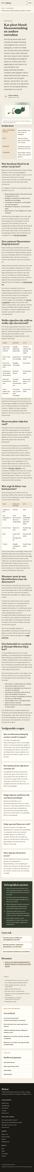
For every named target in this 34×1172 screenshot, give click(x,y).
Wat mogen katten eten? (11, 1066)
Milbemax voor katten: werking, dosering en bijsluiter (16, 1037)
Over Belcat (5, 1164)
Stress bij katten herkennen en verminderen (16, 951)
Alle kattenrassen (9, 1062)
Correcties (15, 1166)
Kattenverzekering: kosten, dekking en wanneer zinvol (15, 1031)
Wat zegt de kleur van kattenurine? (15, 991)
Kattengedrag (5, 1105)
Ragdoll (4, 1139)
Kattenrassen (5, 1103)
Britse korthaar (6, 1137)
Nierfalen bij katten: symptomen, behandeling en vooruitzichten (13, 945)
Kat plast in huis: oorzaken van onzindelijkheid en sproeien (12, 939)
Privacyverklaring (27, 1166)
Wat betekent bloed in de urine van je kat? (17, 980)
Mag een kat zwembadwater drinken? (12, 1122)
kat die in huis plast (20, 235)
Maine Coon (5, 1134)
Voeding (4, 1110)
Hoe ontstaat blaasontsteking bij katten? (16, 983)
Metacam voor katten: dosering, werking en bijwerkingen (16, 1043)
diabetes (18, 468)
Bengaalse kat (5, 1142)
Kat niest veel (5, 1127)
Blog (3, 1148)
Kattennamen (8, 1074)
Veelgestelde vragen (11, 1001)
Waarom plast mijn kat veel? (13, 989)
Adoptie (4, 1156)
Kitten (3, 1151)
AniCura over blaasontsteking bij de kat (17, 962)
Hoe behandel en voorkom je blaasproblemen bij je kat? (13, 998)
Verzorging (5, 1153)
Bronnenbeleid (9, 1166)
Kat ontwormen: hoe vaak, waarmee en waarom (16, 1025)
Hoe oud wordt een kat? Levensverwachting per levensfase (14, 1019)
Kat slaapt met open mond (9, 1125)
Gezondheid (10, 8)
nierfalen (11, 468)
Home (3, 8)
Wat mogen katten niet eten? (9, 1120)
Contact (20, 1166)
